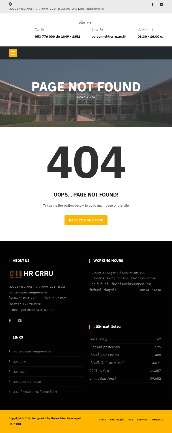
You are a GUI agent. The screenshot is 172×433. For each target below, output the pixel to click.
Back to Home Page (86, 220)
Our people (117, 420)
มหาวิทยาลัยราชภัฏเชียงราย (32, 351)
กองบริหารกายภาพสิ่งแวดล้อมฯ (35, 392)
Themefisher (59, 418)
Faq (130, 420)
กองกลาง (19, 361)
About (102, 420)
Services (142, 420)
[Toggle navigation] (13, 53)
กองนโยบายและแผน (27, 382)
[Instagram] (161, 4)
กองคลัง (19, 371)
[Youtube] (20, 321)
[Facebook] (153, 4)
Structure (157, 420)
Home (81, 97)
